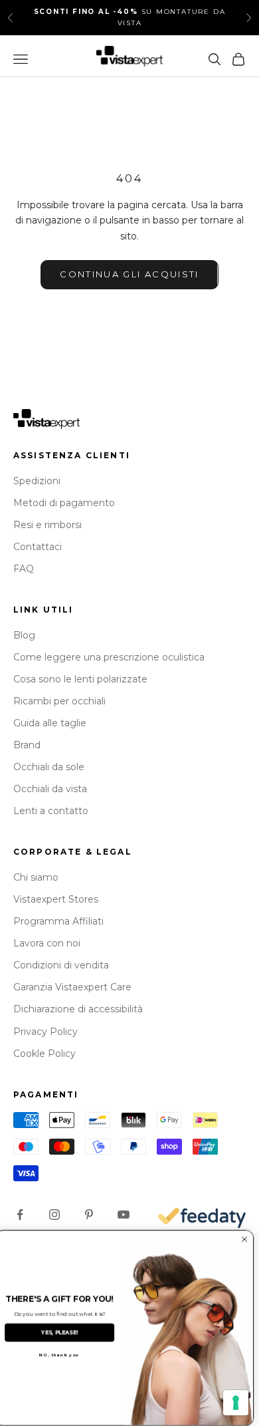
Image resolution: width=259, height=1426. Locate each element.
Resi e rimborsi (47, 525)
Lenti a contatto (50, 811)
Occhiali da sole (48, 767)
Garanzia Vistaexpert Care (72, 987)
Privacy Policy (45, 1032)
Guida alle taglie (49, 723)
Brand (27, 745)
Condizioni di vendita (61, 965)
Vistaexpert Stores (55, 899)
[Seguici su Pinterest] (89, 1214)
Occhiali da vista (50, 789)
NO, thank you (64, 1355)
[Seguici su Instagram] (54, 1214)
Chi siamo (35, 877)
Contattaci (37, 547)
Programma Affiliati (58, 921)
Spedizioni (36, 481)
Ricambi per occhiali (59, 701)
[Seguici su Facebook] (20, 1214)
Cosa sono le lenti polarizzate (80, 679)
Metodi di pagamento (64, 503)
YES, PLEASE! (64, 1333)
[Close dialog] (250, 1240)
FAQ (23, 569)
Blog (24, 635)
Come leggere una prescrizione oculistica (109, 657)
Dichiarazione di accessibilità (78, 1009)
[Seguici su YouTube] (123, 1214)
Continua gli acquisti (129, 274)
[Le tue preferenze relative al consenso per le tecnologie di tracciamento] (235, 1402)
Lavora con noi (46, 943)
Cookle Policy (44, 1054)
